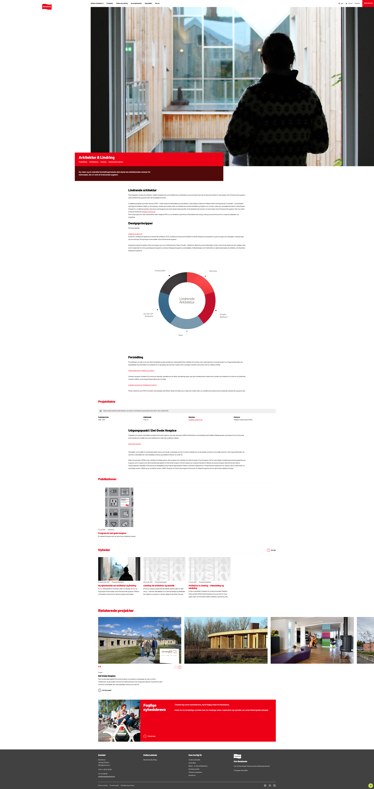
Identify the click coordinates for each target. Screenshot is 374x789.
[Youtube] (269, 785)
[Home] (47, 7)
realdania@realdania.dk (106, 776)
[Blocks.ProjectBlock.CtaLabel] (139, 640)
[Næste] (179, 667)
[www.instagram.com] (274, 785)
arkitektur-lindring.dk (148, 212)
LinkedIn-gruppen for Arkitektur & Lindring (142, 385)
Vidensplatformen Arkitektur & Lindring (141, 371)
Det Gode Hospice (134, 444)
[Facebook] (265, 785)
